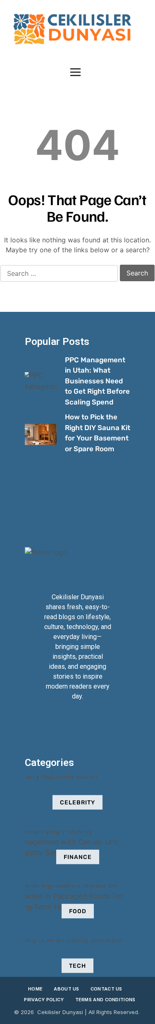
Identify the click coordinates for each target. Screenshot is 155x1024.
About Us (66, 989)
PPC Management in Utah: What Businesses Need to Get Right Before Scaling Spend (97, 381)
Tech (77, 965)
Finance (78, 856)
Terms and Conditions (105, 999)
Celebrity (77, 802)
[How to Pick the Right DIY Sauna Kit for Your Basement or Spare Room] (41, 434)
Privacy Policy (44, 999)
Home (35, 989)
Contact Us (106, 989)
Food (77, 911)
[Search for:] (59, 274)
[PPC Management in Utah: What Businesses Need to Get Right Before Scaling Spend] (41, 382)
